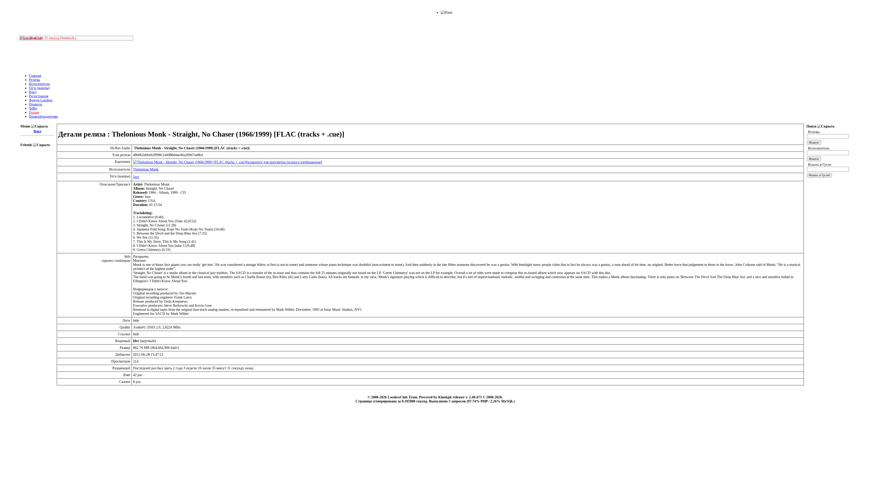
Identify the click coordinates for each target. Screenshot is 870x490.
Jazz (136, 177)
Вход (32, 92)
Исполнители (39, 84)
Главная (35, 76)
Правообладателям (43, 116)
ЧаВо (33, 108)
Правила (35, 104)
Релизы (34, 80)
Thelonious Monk (146, 169)
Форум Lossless (40, 100)
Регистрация (38, 96)
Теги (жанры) (39, 88)
